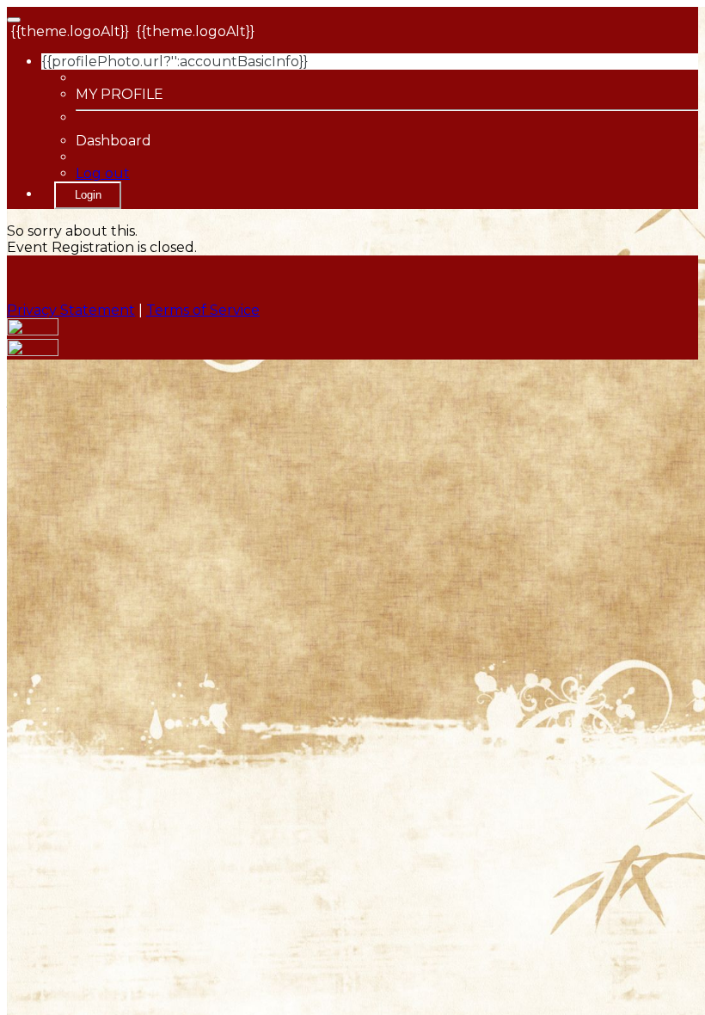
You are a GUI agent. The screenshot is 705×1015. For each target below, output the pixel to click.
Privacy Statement (71, 310)
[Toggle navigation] (14, 19)
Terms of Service (203, 310)
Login (88, 194)
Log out (103, 173)
